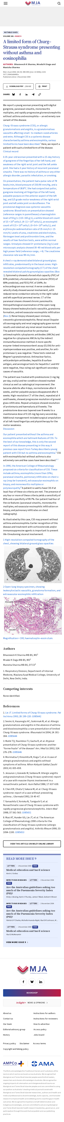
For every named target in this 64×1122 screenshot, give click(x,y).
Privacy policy (9, 1043)
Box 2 (7, 316)
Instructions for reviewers (46, 1018)
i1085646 (17, 752)
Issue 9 (18, 36)
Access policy (40, 1029)
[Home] (32, 3)
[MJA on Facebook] (23, 981)
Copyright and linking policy (16, 1049)
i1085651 (26, 812)
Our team (7, 1024)
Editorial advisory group (14, 1029)
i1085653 (19, 832)
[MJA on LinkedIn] (40, 981)
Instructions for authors (44, 1013)
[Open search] (59, 3)
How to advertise (42, 1024)
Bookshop (32, 992)
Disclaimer (24, 1043)
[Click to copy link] (40, 94)
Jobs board (39, 1034)
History (6, 1034)
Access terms (39, 1043)
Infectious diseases (16, 880)
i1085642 (36, 716)
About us (7, 1013)
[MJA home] (32, 970)
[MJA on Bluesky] (32, 981)
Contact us (8, 1018)
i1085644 (12, 736)
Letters (11, 865)
